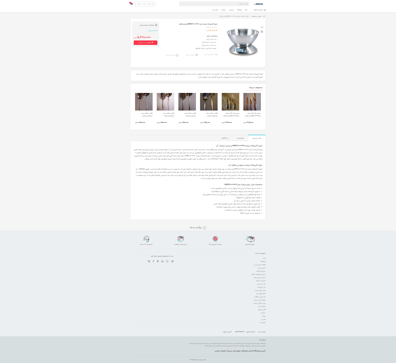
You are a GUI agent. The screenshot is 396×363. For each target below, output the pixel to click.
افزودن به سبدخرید (144, 43)
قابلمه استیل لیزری (260, 265)
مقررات (263, 319)
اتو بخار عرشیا (261, 284)
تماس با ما (215, 10)
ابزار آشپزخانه (262, 287)
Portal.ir (192, 360)
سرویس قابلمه (261, 271)
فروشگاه (239, 10)
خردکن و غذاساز (261, 281)
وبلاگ (264, 316)
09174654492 (239, 332)
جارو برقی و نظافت (260, 297)
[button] (132, 4)
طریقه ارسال (262, 306)
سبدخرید (231, 10)
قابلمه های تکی (261, 294)
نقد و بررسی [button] (256, 138)
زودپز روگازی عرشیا (260, 303)
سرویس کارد (262, 268)
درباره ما (223, 10)
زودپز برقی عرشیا (260, 290)
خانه (246, 10)
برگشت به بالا (196, 227)
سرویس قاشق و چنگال (258, 274)
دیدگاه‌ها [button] (225, 138)
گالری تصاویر (262, 310)
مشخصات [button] (240, 138)
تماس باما (263, 323)
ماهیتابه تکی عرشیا (260, 300)
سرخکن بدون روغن (260, 278)
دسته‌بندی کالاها (259, 10)
